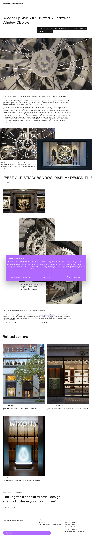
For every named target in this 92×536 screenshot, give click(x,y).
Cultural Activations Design (58, 28)
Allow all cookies (73, 277)
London (49, 31)
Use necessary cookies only (20, 277)
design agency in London (47, 315)
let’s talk (30, 316)
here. (46, 266)
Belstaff (41, 28)
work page (16, 318)
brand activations (15, 316)
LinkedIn (41, 323)
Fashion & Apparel (79, 28)
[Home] (13, 4)
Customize (46, 277)
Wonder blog (39, 318)
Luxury (41, 31)
